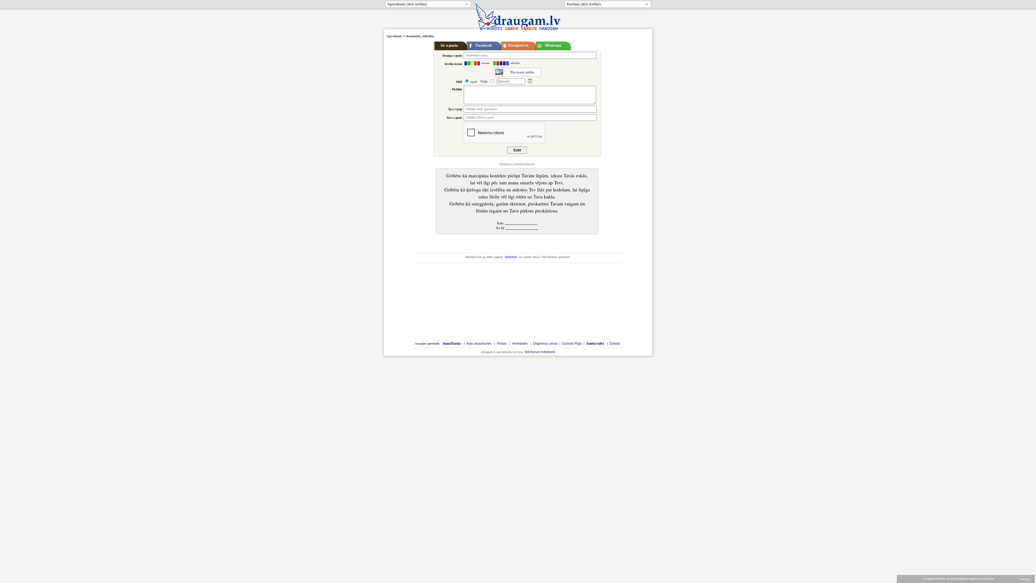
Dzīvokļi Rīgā (572, 343)
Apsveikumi (393, 36)
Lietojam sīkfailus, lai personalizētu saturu (958, 578)
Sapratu (1025, 579)
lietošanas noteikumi (540, 352)
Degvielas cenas (545, 343)
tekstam (514, 63)
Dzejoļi (615, 343)
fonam (485, 63)
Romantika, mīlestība (420, 36)
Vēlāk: (484, 81)
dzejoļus (511, 257)
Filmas (502, 343)
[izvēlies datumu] (530, 81)
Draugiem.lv (518, 45)
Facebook (484, 45)
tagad (473, 81)
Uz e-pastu (449, 45)
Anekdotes (520, 343)
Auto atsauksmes (479, 343)
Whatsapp (553, 45)
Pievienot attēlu (522, 72)
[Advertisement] (409, 121)
